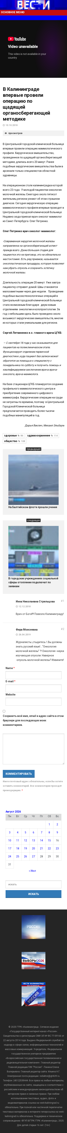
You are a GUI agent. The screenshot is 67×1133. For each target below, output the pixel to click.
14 (41, 840)
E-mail (10, 681)
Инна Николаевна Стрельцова (35, 601)
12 (25, 840)
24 (9, 856)
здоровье (13, 435)
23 (57, 848)
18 (17, 848)
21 (41, 848)
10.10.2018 (11, 125)
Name (10, 668)
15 (49, 840)
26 (25, 856)
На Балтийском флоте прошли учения (32, 507)
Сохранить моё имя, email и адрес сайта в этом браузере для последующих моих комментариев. (33, 720)
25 (17, 856)
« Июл (32, 870)
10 (9, 840)
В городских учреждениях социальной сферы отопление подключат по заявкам (33, 582)
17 (9, 848)
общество (14, 441)
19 (25, 848)
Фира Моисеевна (27, 629)
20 (33, 848)
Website (10, 694)
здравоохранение (42, 435)
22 (49, 848)
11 (17, 840)
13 (33, 840)
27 (33, 856)
